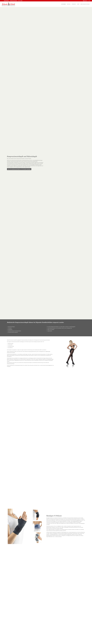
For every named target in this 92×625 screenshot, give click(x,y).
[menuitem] (84, 0)
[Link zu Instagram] (89, 0)
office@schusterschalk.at (13, 0)
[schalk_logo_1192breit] (8, 4)
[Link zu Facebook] (88, 0)
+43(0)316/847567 (6, 0)
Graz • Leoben (20, 0)
